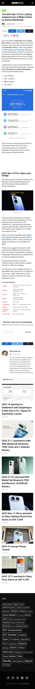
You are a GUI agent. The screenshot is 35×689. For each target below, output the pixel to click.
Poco (5, 644)
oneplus (22, 635)
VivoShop (20, 50)
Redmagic (5, 648)
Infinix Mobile (9, 615)
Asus (22, 604)
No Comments (19, 26)
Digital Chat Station (9, 607)
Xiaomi (28, 661)
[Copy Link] (29, 31)
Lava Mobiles (16, 619)
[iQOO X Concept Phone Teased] (17, 535)
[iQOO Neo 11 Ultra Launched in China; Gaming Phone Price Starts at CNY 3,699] (17, 501)
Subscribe (28, 332)
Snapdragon (18, 652)
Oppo (5, 639)
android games (7, 604)
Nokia (13, 626)
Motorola (20, 623)
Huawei (23, 611)
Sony (25, 652)
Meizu (13, 622)
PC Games (14, 639)
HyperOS (30, 611)
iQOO (4, 41)
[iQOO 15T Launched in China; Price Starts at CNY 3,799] (17, 565)
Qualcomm (13, 644)
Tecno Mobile (9, 656)
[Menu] (3, 3)
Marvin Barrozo (11, 24)
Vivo (20, 656)
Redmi (13, 647)
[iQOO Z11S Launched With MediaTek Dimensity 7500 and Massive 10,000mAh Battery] (17, 465)
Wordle (7, 660)
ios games (20, 615)
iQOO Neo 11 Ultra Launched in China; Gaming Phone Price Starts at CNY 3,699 (17, 516)
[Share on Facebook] (12, 31)
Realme (22, 643)
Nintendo (6, 626)
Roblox (21, 648)
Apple (16, 604)
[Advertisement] (17, 162)
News (4, 10)
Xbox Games (18, 661)
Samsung (7, 652)
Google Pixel (26, 607)
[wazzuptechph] (17, 3)
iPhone (27, 615)
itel (10, 619)
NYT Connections (12, 630)
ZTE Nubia (6, 665)
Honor (14, 611)
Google (19, 607)
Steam (30, 652)
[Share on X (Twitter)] (21, 31)
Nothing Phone (22, 626)
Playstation (25, 639)
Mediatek (6, 623)
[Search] (32, 3)
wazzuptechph (25, 683)
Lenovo (24, 619)
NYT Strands (9, 634)
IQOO (5, 619)
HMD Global (6, 611)
